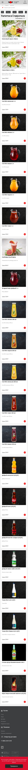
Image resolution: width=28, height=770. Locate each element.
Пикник (8, 12)
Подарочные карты (5, 723)
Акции (2, 716)
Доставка (3, 719)
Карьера (3, 731)
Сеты (14, 12)
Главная (6, 5)
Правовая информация (6, 733)
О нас (2, 714)
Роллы (20, 12)
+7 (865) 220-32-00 (6, 741)
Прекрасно (14, 766)
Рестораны (3, 721)
